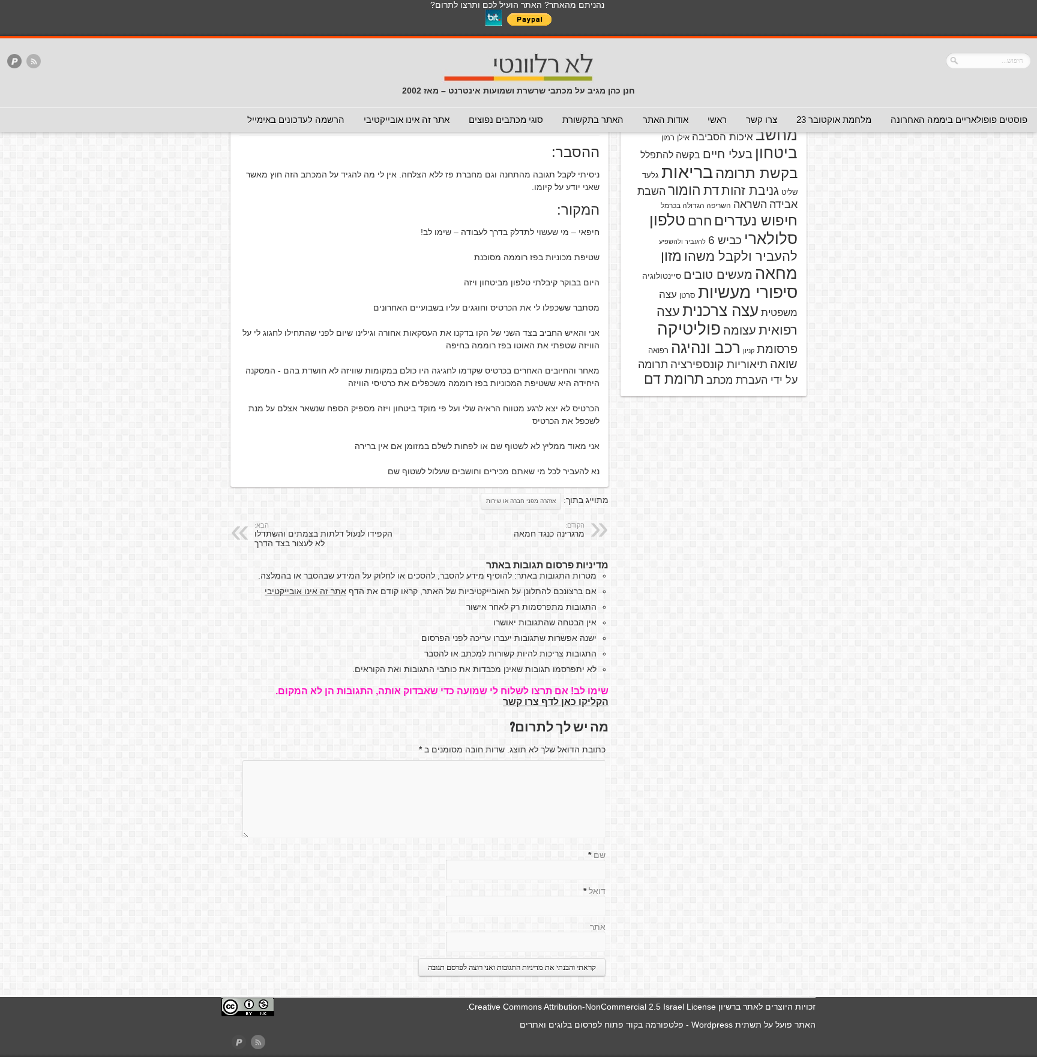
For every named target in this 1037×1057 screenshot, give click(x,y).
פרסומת (777, 349)
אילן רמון (675, 137)
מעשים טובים (718, 274)
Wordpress (712, 1024)
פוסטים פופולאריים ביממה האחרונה (959, 120)
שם (600, 855)
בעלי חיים (728, 154)
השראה (750, 204)
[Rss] (33, 62)
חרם (700, 220)
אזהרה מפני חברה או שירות (521, 501)
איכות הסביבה (722, 137)
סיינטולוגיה (661, 276)
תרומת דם (674, 379)
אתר (598, 927)
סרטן (687, 295)
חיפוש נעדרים (756, 220)
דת (711, 190)
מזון (671, 256)
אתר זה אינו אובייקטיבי (406, 120)
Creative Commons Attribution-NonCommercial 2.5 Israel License (592, 1006)
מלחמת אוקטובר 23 (833, 120)
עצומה (739, 330)
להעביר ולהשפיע (682, 241)
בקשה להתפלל (670, 155)
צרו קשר (761, 120)
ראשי (717, 120)
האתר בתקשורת (593, 120)
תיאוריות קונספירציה (719, 364)
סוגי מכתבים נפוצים (506, 120)
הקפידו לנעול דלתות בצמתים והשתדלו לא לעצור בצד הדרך (323, 535)
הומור (684, 190)
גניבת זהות (750, 190)
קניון (748, 350)
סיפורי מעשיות (748, 292)
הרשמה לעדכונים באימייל (295, 120)
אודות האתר (665, 120)
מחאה (776, 273)
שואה (784, 364)
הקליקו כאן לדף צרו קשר (556, 702)
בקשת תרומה (756, 173)
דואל (597, 891)
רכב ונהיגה (706, 348)
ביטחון (776, 152)
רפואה (658, 350)
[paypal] (14, 62)
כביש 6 (725, 239)
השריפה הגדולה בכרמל (696, 205)
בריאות (687, 172)
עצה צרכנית (720, 310)
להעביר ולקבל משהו (741, 256)
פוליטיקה (689, 329)
